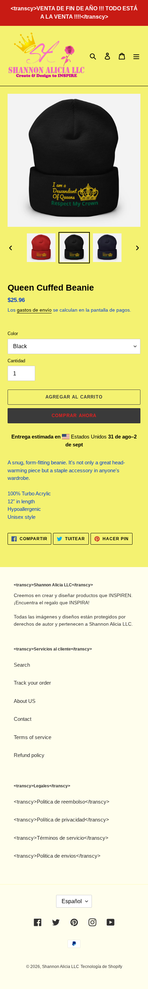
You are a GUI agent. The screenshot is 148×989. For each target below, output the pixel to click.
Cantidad (16, 360)
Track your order (32, 683)
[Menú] (136, 56)
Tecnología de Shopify (101, 966)
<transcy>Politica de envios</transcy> (57, 856)
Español (72, 901)
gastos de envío (34, 310)
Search (22, 665)
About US (24, 701)
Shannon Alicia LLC (60, 966)
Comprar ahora (74, 415)
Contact (22, 719)
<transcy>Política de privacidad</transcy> (61, 820)
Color (13, 333)
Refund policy (29, 755)
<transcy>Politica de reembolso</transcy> (61, 802)
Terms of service (32, 737)
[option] (41, 247)
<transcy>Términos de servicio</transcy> (61, 838)
